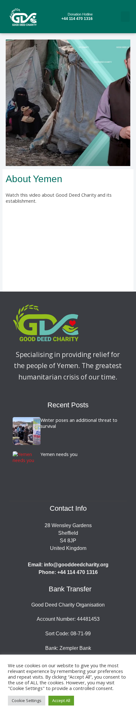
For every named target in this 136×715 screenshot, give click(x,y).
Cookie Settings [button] (26, 700)
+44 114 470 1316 (77, 16)
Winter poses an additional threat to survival (78, 423)
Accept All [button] (61, 700)
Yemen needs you (58, 454)
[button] (125, 16)
